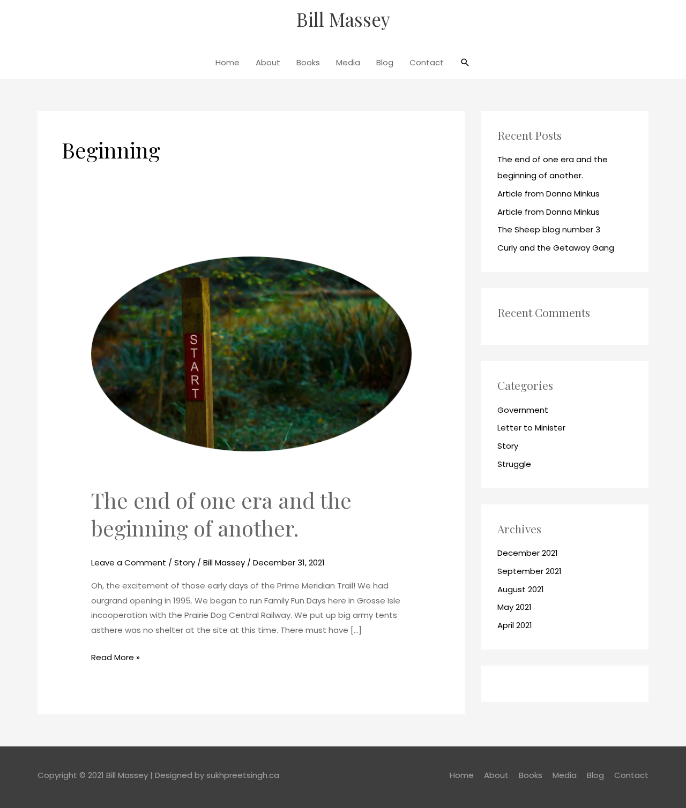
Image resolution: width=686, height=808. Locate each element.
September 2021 (529, 571)
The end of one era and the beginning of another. (221, 514)
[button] (465, 62)
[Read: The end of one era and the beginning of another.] (251, 353)
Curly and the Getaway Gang (555, 247)
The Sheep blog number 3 (548, 229)
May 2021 (514, 607)
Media (348, 62)
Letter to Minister (531, 427)
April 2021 (514, 625)
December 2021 (527, 552)
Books (308, 62)
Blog (384, 62)
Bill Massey (343, 19)
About (268, 62)
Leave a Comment (128, 562)
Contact (426, 62)
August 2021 (520, 589)
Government (522, 410)
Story (184, 562)
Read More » (115, 656)
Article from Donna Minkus (548, 193)
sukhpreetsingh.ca (242, 775)
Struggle (514, 464)
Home (227, 62)
